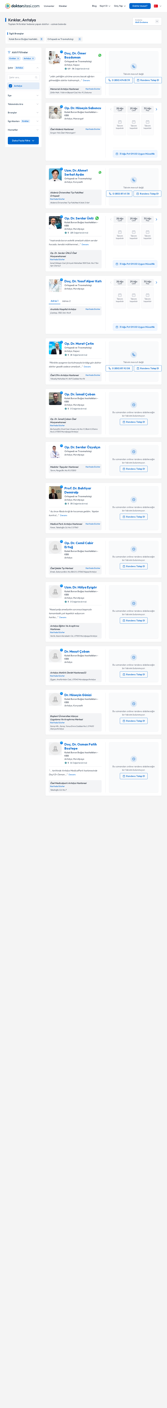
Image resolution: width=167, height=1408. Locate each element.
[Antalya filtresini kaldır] (33, 58)
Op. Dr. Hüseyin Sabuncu (82, 108)
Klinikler (63, 6)
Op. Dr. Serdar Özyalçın (82, 447)
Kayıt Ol (103, 6)
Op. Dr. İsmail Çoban (79, 394)
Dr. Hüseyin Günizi (77, 695)
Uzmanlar (49, 6)
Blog (94, 6)
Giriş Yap (118, 6)
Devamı (86, 80)
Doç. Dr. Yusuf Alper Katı (83, 281)
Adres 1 (54, 300)
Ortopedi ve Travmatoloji (77, 61)
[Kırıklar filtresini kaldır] (18, 58)
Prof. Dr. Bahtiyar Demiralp (77, 490)
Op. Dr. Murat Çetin (79, 343)
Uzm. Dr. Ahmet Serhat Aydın (76, 172)
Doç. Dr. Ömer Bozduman (75, 55)
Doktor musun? (140, 6)
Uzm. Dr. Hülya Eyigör (80, 587)
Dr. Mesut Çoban (77, 651)
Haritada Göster (93, 89)
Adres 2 (66, 301)
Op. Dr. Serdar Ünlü (79, 218)
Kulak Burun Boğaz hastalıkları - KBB (81, 114)
